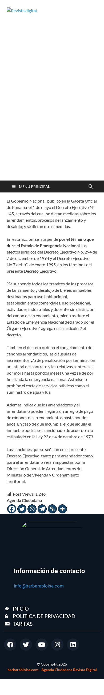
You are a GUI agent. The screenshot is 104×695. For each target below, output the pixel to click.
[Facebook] (11, 508)
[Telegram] (42, 508)
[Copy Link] (52, 508)
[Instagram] (57, 644)
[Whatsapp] (32, 508)
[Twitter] (21, 508)
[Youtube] (41, 644)
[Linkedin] (73, 644)
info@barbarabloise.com (39, 586)
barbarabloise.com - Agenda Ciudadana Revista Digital (52, 669)
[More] (62, 508)
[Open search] (91, 187)
